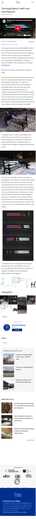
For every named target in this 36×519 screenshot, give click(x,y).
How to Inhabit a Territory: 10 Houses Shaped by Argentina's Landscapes (23, 418)
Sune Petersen (5, 65)
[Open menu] (2, 2)
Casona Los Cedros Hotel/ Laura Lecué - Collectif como (24, 357)
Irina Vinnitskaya (19, 325)
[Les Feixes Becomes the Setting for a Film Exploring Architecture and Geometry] (6, 407)
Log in (32, 2)
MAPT (26, 48)
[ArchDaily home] (18, 2)
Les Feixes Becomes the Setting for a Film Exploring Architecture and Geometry (24, 405)
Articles (5, 343)
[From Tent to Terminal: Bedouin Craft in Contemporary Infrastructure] (6, 433)
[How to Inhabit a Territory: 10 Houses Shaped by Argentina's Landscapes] (6, 420)
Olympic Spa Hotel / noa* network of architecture (24, 381)
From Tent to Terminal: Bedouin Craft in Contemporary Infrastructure (24, 431)
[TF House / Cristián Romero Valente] (8, 371)
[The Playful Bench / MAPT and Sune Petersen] (13, 300)
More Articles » (31, 440)
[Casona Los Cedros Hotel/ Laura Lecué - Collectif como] (8, 359)
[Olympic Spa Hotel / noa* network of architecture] (8, 384)
